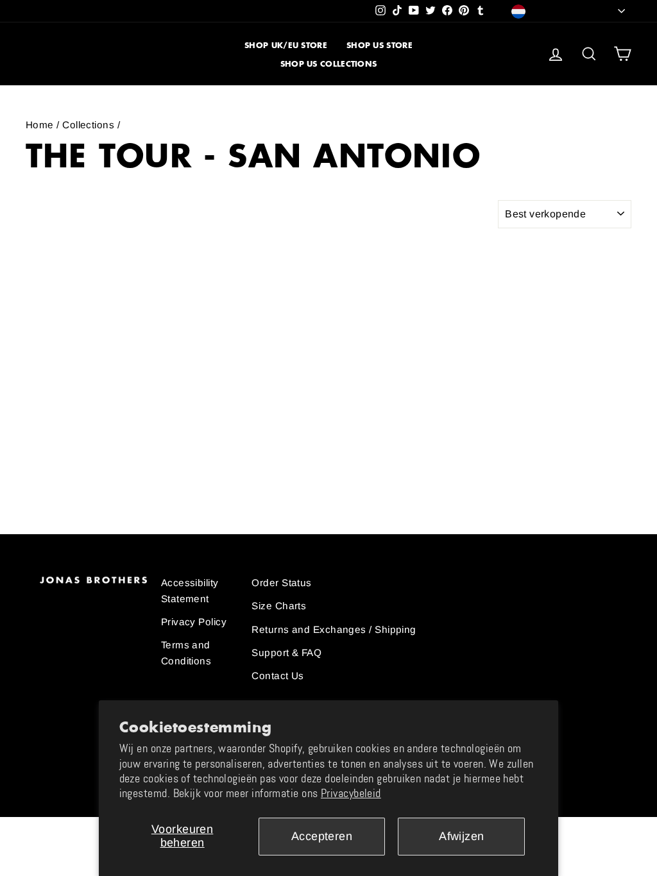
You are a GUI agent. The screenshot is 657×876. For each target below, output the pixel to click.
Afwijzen (461, 836)
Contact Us (278, 675)
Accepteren (322, 836)
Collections (88, 124)
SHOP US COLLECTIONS (328, 64)
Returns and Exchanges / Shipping (334, 629)
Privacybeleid (351, 793)
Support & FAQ (286, 652)
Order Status (281, 582)
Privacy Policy (193, 621)
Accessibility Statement (190, 590)
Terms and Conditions (186, 652)
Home (40, 124)
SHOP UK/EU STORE (285, 45)
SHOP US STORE (379, 45)
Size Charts (279, 605)
